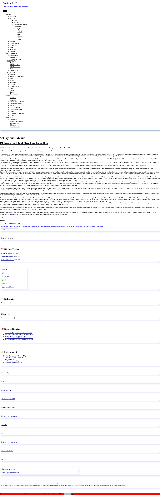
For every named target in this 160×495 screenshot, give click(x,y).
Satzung (16, 22)
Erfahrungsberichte (16, 104)
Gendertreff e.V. (10, 3)
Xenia (19, 40)
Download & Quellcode (17, 113)
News (12, 115)
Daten (12, 111)
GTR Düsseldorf (15, 65)
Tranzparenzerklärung (20, 24)
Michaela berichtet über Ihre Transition (24, 143)
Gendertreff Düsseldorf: (7, 256)
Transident (86, 226)
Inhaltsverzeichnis (15, 59)
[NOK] (72, 494)
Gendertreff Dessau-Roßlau (13, 357)
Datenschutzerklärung (16, 121)
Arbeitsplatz (13, 82)
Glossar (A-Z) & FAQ (16, 109)
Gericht (57, 226)
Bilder (12, 47)
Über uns (13, 45)
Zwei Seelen (14, 94)
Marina (20, 30)
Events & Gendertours (17, 76)
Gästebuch (13, 125)
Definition (13, 98)
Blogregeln (13, 57)
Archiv (12, 69)
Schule (12, 92)
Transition (43, 226)
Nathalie (20, 32)
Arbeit (53, 226)
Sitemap (12, 51)
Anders (12, 80)
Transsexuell (100, 226)
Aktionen (12, 74)
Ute (19, 38)
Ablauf (48, 226)
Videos (14, 49)
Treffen (12, 63)
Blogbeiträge (14, 55)
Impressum (13, 119)
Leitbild (16, 20)
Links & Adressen (15, 107)
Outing (68, 226)
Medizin (12, 88)
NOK (69, 494)
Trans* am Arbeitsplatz (11, 362)
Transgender (8, 214)
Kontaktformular (15, 127)
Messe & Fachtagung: (6, 253)
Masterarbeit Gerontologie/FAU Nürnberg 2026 (19, 334)
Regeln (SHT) (14, 71)
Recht (12, 90)
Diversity (12, 84)
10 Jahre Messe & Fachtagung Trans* (16, 336)
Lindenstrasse (14, 86)
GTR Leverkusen (15, 67)
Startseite (13, 16)
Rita (19, 34)
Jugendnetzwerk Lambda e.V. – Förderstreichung (19, 338)
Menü (4, 11)
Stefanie (20, 36)
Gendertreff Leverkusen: (7, 260)
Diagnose (13, 100)
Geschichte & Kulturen (17, 102)
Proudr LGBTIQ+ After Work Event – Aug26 (18, 333)
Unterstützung (14, 43)
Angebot (12, 41)
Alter (11, 78)
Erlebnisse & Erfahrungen (32, 226)
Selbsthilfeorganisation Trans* (13, 356)
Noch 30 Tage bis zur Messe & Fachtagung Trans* (19, 339)
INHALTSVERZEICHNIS (12, 223)
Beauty (12, 105)
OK (65, 494)
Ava (19, 28)
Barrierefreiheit (14, 123)
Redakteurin (3, 226)
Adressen (59, 212)
